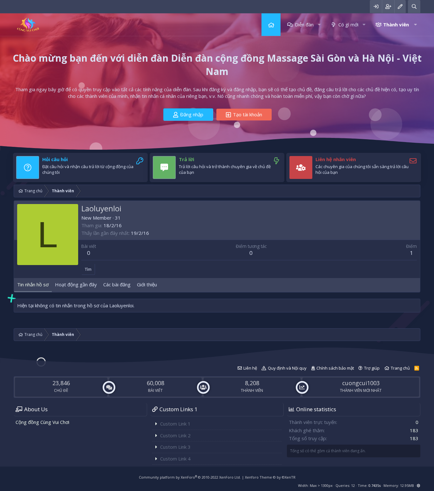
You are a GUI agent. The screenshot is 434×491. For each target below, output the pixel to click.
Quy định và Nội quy (287, 368)
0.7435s (375, 485)
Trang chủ (271, 24)
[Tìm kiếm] (414, 6)
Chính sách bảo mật (335, 368)
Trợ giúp (372, 368)
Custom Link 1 (175, 423)
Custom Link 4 (175, 458)
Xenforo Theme (270, 477)
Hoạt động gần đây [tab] (76, 284)
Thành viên (396, 24)
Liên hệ (250, 368)
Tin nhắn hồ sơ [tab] (33, 284)
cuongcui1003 (361, 383)
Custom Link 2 (175, 435)
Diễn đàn (304, 24)
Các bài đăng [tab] (117, 284)
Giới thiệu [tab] (147, 284)
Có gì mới (348, 24)
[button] (319, 24)
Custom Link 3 (175, 447)
